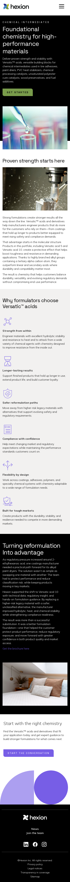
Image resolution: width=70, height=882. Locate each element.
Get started (18, 92)
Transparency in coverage (35, 872)
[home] (29, 6)
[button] (61, 6)
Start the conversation (28, 753)
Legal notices (35, 868)
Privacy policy (35, 864)
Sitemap (35, 876)
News (35, 829)
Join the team (35, 833)
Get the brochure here (16, 648)
